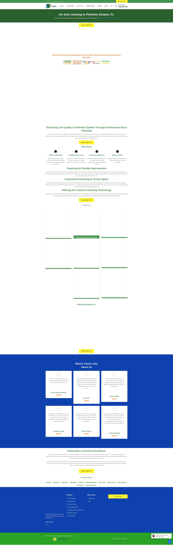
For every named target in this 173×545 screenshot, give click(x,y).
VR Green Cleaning (90, 6)
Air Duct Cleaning (71, 498)
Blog (90, 501)
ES (111, 6)
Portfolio (99, 6)
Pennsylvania (122, 482)
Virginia (81, 482)
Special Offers (79, 6)
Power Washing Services (73, 507)
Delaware (80, 485)
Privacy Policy (124, 538)
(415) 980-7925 (123, 7)
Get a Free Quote (118, 496)
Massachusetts (91, 485)
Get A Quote (123, 1)
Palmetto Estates (87, 205)
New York (102, 482)
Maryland (73, 482)
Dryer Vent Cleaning (72, 504)
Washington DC (91, 482)
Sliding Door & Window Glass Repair (76, 510)
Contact (106, 6)
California (64, 482)
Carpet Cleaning (71, 501)
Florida (48, 482)
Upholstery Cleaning (72, 512)
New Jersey (112, 482)
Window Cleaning (71, 515)
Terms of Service (116, 538)
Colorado (56, 482)
